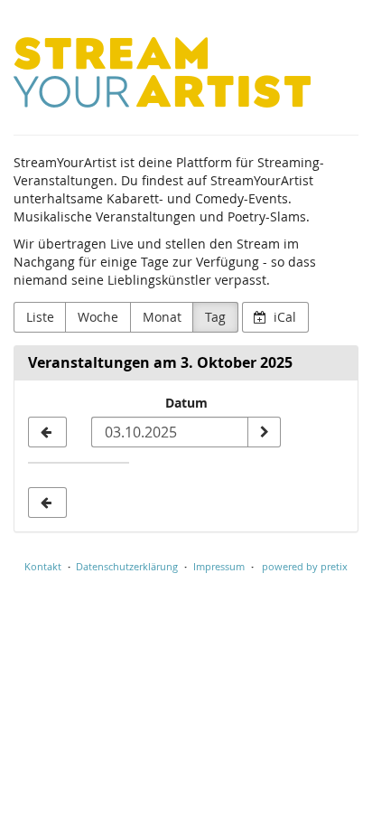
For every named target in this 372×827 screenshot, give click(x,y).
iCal (283, 316)
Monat (162, 316)
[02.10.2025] (47, 432)
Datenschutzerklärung (127, 566)
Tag (215, 316)
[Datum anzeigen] (263, 432)
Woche (98, 316)
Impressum (219, 566)
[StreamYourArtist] (162, 72)
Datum (186, 402)
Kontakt (42, 566)
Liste (40, 316)
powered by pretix (305, 566)
